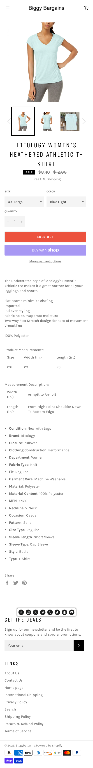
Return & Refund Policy (24, 724)
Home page (14, 687)
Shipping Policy (18, 716)
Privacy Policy (16, 702)
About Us (12, 673)
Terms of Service (18, 731)
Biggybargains (25, 745)
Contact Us (14, 680)
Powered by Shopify (49, 745)
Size (8, 191)
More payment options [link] (45, 261)
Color (50, 191)
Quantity (11, 211)
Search (10, 709)
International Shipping (24, 695)
